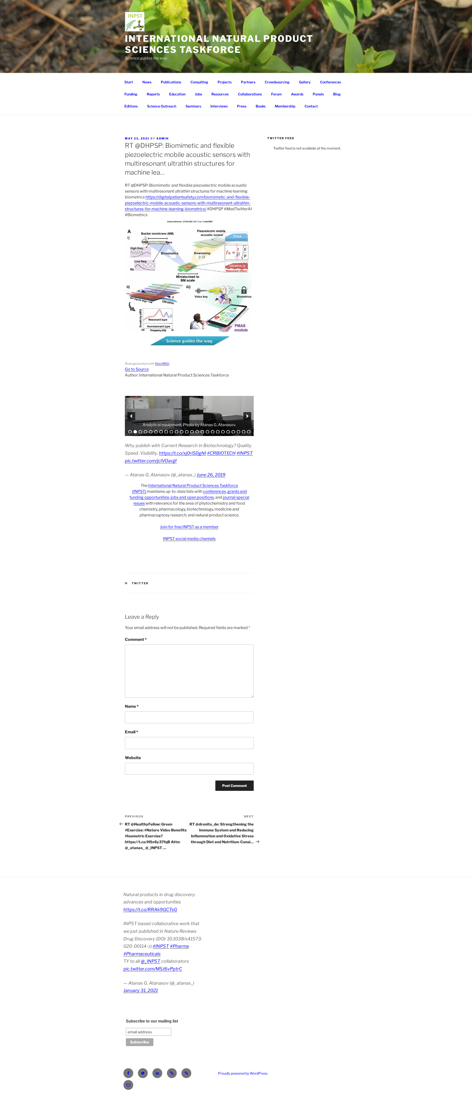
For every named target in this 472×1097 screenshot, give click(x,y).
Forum (276, 94)
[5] (150, 432)
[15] (202, 432)
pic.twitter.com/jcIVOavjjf (151, 460)
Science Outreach (161, 106)
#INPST (244, 453)
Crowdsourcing (277, 82)
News (146, 82)
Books (261, 106)
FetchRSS (162, 363)
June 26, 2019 (211, 474)
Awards (297, 94)
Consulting (199, 82)
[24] (249, 432)
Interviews (219, 106)
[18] (218, 432)
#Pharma (179, 946)
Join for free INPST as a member (189, 527)
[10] (176, 432)
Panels (318, 94)
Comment (136, 639)
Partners (248, 82)
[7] (161, 432)
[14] (197, 432)
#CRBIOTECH (221, 453)
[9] (171, 432)
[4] (145, 432)
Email (131, 732)
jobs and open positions (192, 497)
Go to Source (137, 369)
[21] (233, 432)
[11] (181, 432)
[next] (247, 416)
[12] (187, 432)
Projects (225, 82)
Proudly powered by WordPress (242, 1073)
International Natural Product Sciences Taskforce (219, 44)
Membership (285, 106)
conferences (214, 491)
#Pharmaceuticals (142, 953)
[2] (135, 432)
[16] (207, 432)
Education (177, 94)
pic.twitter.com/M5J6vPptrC (152, 968)
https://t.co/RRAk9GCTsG (150, 909)
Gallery (305, 82)
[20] (228, 432)
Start (128, 82)
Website (133, 757)
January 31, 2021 (140, 990)
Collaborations (250, 94)
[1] (130, 432)
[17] (212, 432)
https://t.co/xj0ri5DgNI (182, 453)
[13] (192, 432)
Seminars (193, 106)
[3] (140, 432)
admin (162, 138)
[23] (243, 432)
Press (241, 106)
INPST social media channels (189, 538)
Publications (171, 82)
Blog (337, 94)
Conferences (330, 82)
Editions (131, 106)
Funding (130, 94)
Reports (153, 94)
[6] (156, 432)
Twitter (140, 583)
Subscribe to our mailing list (152, 1021)
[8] (166, 432)
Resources (220, 94)
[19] (223, 432)
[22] (238, 432)
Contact (311, 106)
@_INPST (150, 961)
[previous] (131, 416)
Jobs (198, 94)
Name (132, 706)
